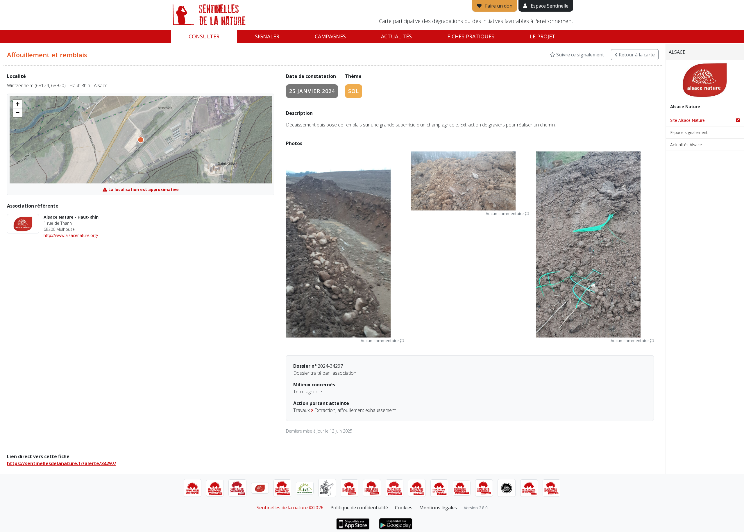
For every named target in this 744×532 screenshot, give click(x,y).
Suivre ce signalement (579, 54)
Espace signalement (689, 132)
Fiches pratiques (470, 36)
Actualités (396, 36)
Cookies (403, 507)
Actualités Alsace (686, 144)
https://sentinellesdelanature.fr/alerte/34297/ (61, 463)
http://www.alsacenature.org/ (71, 235)
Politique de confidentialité (359, 507)
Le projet (542, 36)
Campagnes (330, 36)
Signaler (267, 36)
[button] (17, 104)
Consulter (204, 36)
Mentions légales (438, 507)
